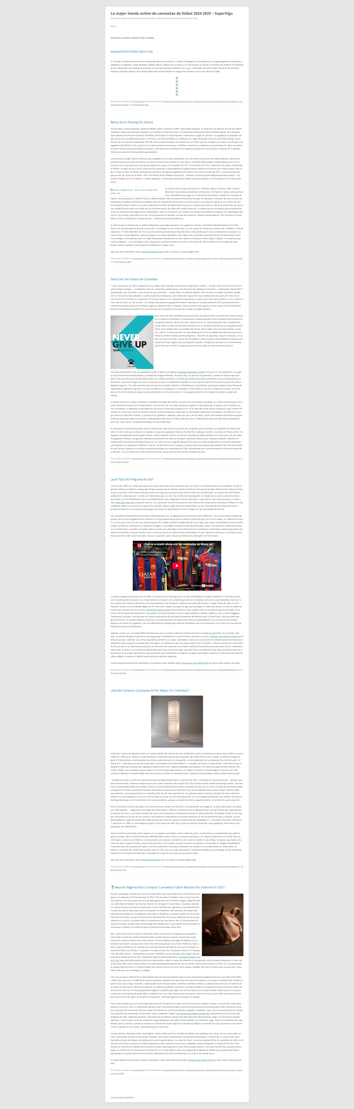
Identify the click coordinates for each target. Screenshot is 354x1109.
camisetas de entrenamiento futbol (177, 101)
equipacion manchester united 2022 (193, 1013)
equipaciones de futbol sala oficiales (220, 1070)
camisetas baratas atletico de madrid (178, 669)
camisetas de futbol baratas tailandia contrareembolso (215, 101)
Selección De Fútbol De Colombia (134, 279)
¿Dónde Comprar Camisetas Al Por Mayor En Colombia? (150, 690)
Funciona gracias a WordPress (122, 1097)
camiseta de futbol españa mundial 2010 (179, 458)
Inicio (113, 26)
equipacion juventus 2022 (158, 610)
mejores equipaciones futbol (231, 258)
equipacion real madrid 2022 (195, 663)
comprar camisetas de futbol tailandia (222, 866)
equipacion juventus (150, 859)
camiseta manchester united (191, 372)
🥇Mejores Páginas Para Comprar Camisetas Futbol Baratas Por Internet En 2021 (168, 887)
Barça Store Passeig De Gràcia (132, 122)
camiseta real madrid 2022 (200, 1060)
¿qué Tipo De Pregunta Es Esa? (132, 479)
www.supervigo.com (125, 502)
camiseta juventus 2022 (152, 251)
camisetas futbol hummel (195, 866)
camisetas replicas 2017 (195, 1070)
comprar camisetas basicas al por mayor (201, 258)
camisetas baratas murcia (207, 458)
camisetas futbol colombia (174, 258)
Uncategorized (139, 101)
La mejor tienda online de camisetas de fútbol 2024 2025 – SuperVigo (172, 13)
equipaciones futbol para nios (132, 51)
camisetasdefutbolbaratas (227, 669)
